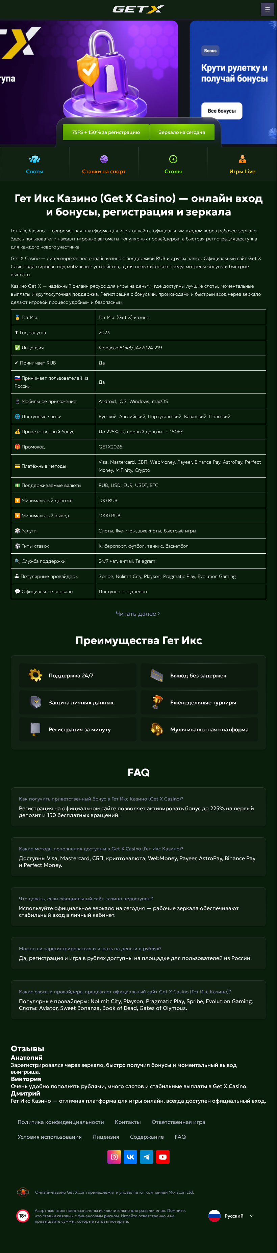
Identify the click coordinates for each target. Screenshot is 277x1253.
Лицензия (106, 1136)
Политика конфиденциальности (61, 1121)
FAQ (180, 1136)
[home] (138, 9)
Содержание (147, 1136)
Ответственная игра (178, 1121)
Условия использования (50, 1136)
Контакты (128, 1121)
